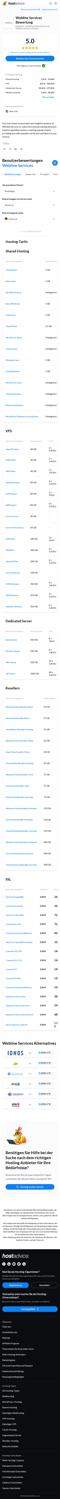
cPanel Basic (11, 270)
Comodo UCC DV (14, 951)
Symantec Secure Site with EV (19, 1015)
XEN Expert (11, 505)
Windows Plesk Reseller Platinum (21, 808)
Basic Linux (11, 281)
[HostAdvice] (13, 3)
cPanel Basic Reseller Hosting (19, 729)
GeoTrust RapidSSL (15, 897)
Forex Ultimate (13, 573)
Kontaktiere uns (9, 1332)
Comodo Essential (14, 906)
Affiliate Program (10, 1343)
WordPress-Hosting (12, 1401)
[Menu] (55, 3)
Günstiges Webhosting (13, 1413)
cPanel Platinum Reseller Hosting (21, 831)
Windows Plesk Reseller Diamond (21, 842)
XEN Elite (10, 550)
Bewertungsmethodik (30, 9)
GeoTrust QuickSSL (15, 915)
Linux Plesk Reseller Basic (17, 718)
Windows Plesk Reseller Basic (19, 707)
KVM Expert (11, 494)
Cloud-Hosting (9, 1429)
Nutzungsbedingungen (13, 1376)
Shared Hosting (9, 1407)
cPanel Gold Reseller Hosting (19, 797)
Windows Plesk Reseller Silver (19, 741)
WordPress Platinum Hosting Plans (22, 416)
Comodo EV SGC (13, 978)
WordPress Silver (14, 337)
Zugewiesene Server (11, 1435)
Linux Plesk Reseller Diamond (19, 853)
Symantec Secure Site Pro (17, 1005)
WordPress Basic (14, 292)
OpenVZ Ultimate (14, 606)
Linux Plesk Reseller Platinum (19, 820)
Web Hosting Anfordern (14, 1354)
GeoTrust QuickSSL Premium (19, 942)
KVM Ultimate (12, 584)
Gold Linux (11, 315)
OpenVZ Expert (13, 482)
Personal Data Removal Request (17, 1365)
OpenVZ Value (12, 449)
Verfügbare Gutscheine (30, 65)
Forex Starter (12, 516)
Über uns (6, 1326)
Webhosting (8, 1396)
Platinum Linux (12, 360)
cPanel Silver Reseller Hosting (19, 763)
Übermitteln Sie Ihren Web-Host (17, 1349)
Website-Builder (10, 1446)
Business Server (13, 651)
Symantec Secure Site (16, 996)
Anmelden (44, 1285)
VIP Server (10, 674)
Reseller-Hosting (10, 1440)
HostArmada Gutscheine (14, 1471)
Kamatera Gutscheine (12, 1465)
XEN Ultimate (12, 595)
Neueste (9, 205)
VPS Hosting (8, 1418)
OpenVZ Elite (12, 561)
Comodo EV (11, 969)
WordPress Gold (13, 383)
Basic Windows (13, 304)
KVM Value (11, 460)
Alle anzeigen (48, 97)
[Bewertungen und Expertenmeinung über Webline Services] (4, 149)
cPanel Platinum (13, 394)
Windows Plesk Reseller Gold (19, 775)
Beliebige (10, 191)
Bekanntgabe (8, 1360)
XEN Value (10, 471)
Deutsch (13, 219)
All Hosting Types (10, 1390)
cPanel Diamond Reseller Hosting (21, 865)
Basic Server (11, 640)
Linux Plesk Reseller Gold (17, 786)
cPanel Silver (11, 326)
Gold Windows (13, 371)
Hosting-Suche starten (32, 1186)
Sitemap (6, 1337)
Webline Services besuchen (30, 58)
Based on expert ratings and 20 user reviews (30, 52)
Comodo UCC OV (14, 960)
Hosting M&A (28, 1309)
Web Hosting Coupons (13, 1460)
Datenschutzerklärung (13, 1371)
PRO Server (11, 662)
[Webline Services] (8, 23)
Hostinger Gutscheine (12, 1477)
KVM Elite (10, 539)
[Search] (50, 3)
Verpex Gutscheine (11, 1488)
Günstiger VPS (9, 1424)
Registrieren (15, 1285)
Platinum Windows (14, 405)
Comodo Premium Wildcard (19, 987)
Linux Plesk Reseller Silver (18, 752)
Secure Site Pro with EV (16, 1025)
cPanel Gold (11, 349)
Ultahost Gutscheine (12, 1482)
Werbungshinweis (50, 9)
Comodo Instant (13, 924)
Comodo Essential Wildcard (19, 933)
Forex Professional (14, 528)
